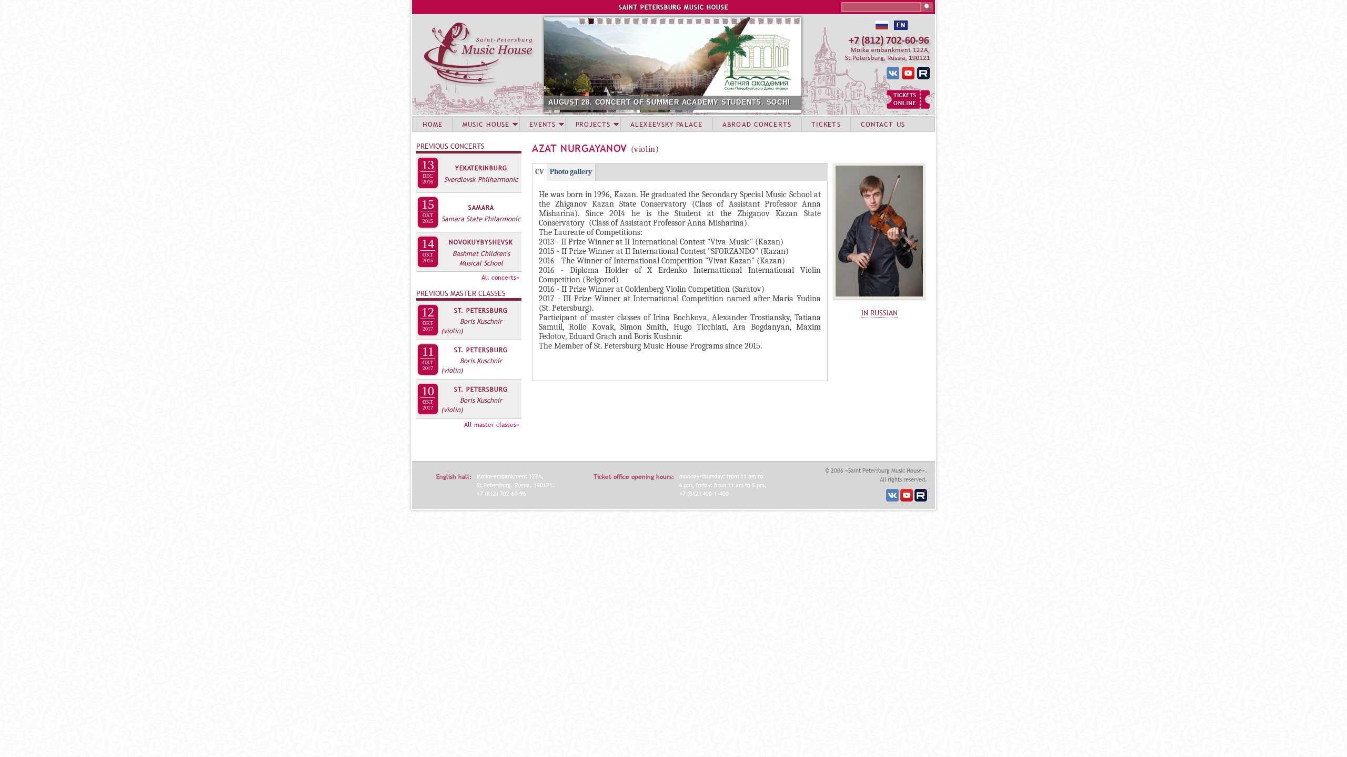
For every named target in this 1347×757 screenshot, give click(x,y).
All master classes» (491, 424)
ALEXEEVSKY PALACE (666, 124)
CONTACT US (883, 124)
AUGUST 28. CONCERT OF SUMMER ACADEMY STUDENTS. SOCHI (669, 102)
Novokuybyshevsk (481, 242)
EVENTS (542, 124)
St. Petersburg (481, 310)
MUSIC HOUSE (486, 124)
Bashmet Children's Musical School (481, 258)
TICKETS (826, 124)
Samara (481, 207)
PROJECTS (593, 124)
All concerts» (500, 277)
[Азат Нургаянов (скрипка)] (879, 301)
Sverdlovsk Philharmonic (481, 179)
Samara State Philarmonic (480, 218)
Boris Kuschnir (481, 321)
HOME (433, 124)
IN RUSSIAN (879, 313)
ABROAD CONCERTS (756, 124)
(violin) (452, 330)
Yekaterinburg (481, 168)
